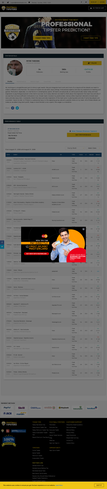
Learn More (59, 485)
